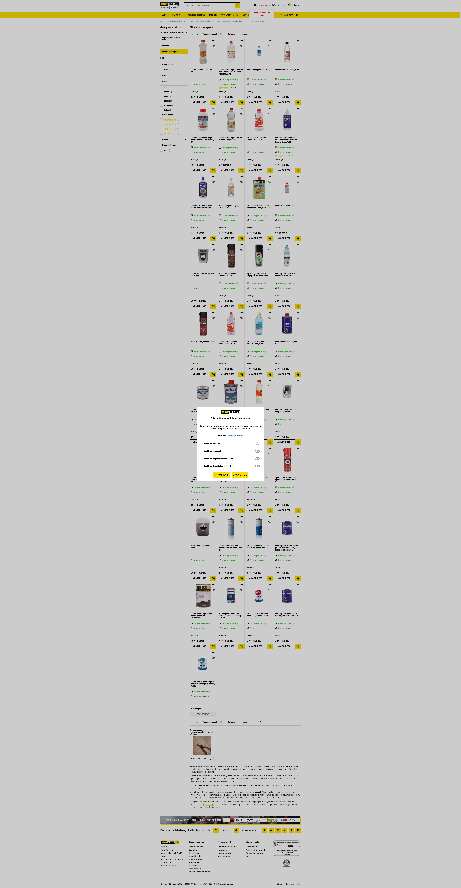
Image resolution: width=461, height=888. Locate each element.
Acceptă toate (240, 475)
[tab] (230, 444)
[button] (210, 443)
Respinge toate (221, 475)
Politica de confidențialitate (234, 435)
